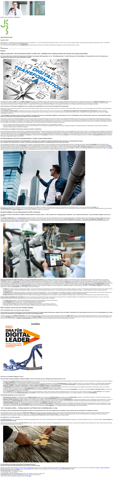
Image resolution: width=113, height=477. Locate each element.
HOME (2, 17)
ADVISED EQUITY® (7, 419)
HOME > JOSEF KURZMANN (103, 467)
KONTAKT (10, 17)
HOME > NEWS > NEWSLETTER (23, 468)
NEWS (5, 17)
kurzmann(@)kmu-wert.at (32, 467)
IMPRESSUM (17, 17)
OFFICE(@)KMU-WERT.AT (7, 473)
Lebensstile (110, 147)
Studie (17, 220)
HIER (30, 475)
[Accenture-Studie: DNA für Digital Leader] (22, 374)
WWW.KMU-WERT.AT (19, 473)
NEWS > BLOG (57, 468)
